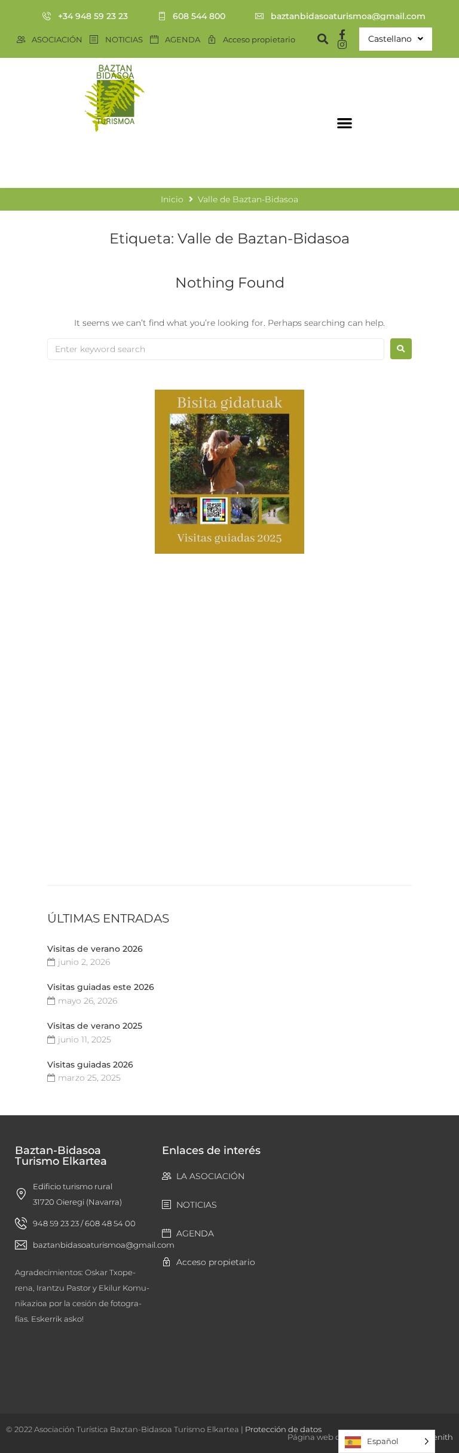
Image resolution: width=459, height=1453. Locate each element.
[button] (344, 122)
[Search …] (317, 39)
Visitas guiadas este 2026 (100, 987)
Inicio (15, 162)
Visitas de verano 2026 (95, 948)
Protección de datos (283, 1429)
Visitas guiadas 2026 (90, 1064)
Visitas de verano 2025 (94, 1025)
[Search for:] (215, 349)
